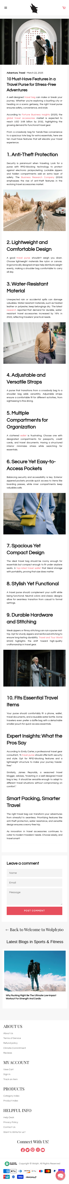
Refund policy (10, 1043)
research (11, 310)
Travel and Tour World (50, 637)
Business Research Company (37, 177)
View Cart (8, 1069)
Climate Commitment (14, 1048)
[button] (60, 1175)
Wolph (35, 1163)
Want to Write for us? (14, 1132)
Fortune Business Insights (36, 115)
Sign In (6, 1074)
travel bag (29, 97)
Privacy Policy (10, 1122)
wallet (23, 435)
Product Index (10, 1101)
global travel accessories (21, 118)
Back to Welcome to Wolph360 (36, 929)
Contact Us (9, 1127)
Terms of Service (12, 1038)
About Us (8, 1033)
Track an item (10, 1079)
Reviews (7, 1053)
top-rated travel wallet (29, 568)
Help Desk (8, 1117)
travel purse (23, 258)
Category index (11, 1096)
